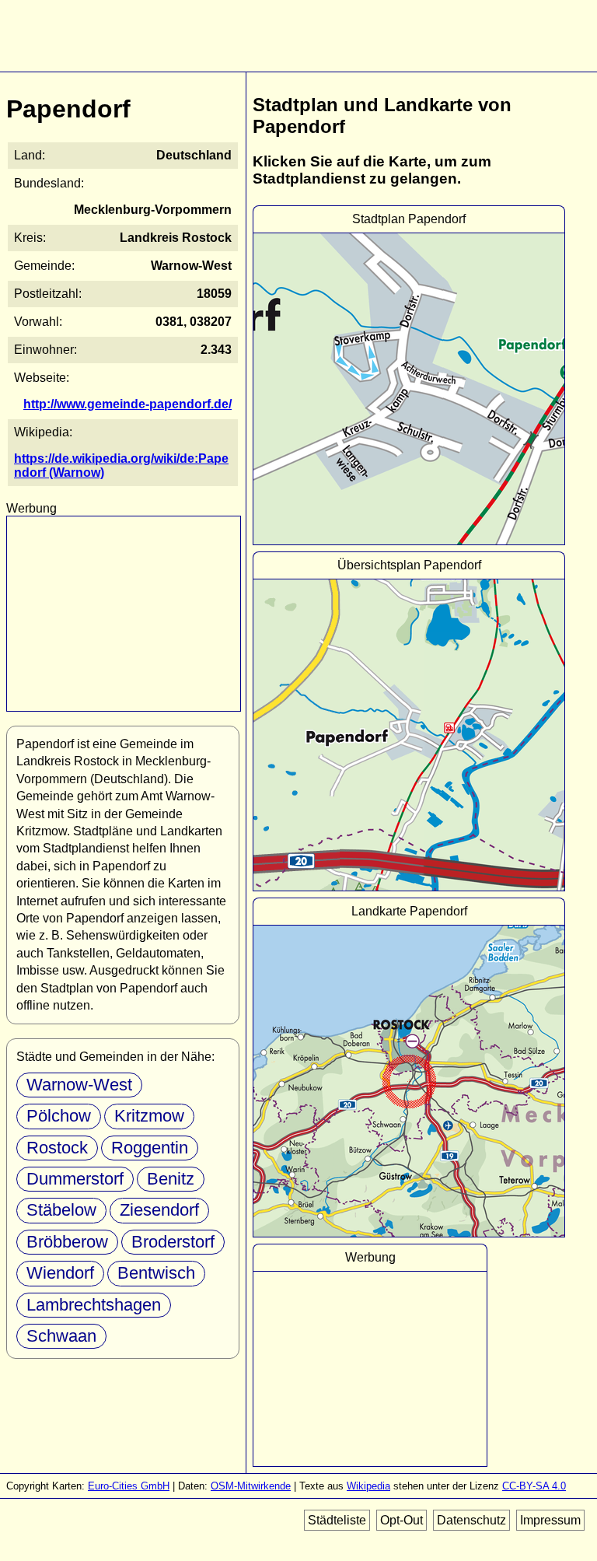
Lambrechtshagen (93, 1304)
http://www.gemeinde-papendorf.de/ (127, 404)
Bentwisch (156, 1273)
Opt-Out (401, 1520)
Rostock (57, 1147)
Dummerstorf (75, 1178)
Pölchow (58, 1115)
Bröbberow (67, 1241)
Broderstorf (173, 1241)
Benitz (170, 1178)
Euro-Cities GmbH (128, 1486)
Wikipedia (368, 1486)
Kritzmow (149, 1115)
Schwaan (61, 1336)
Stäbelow (61, 1210)
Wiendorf (60, 1273)
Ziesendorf (159, 1210)
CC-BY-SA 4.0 (534, 1486)
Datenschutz (471, 1520)
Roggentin (149, 1147)
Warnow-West (79, 1084)
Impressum (550, 1520)
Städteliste (337, 1520)
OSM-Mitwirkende (251, 1486)
